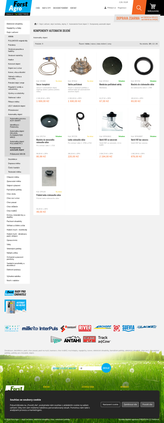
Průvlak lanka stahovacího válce (49, 187)
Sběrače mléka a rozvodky (14, 77)
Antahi (72, 339)
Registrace (122, 8)
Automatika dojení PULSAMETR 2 (17, 142)
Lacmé (147, 328)
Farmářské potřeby (14, 190)
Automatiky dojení (15, 114)
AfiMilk (10, 36)
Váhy (9, 244)
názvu (93, 44)
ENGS (104, 339)
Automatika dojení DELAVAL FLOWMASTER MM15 (17, 134)
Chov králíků (12, 211)
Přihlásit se (111, 8)
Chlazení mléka (13, 177)
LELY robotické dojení (16, 106)
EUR (126, 2)
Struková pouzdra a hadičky (16, 50)
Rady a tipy (46, 8)
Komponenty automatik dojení (17, 149)
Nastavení (110, 404)
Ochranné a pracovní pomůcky (15, 258)
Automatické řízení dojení (78, 24)
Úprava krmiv (12, 240)
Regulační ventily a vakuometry (15, 88)
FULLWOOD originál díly (17, 41)
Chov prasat (11, 202)
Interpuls (40, 328)
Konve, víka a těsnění (16, 72)
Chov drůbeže (12, 207)
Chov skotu (11, 194)
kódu (87, 44)
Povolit (147, 404)
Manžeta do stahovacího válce (144, 76)
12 (153, 44)
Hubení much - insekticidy (17, 230)
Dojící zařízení (12, 32)
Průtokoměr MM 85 (17, 154)
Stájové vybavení (13, 185)
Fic (117, 328)
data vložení (101, 44)
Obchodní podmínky (60, 8)
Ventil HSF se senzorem (112, 132)
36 (157, 44)
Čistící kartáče (14, 168)
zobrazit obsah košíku (153, 8)
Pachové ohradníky (14, 221)
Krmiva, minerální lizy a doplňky (16, 216)
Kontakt (73, 8)
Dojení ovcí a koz (15, 68)
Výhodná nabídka (13, 276)
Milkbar (89, 339)
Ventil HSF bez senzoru (144, 132)
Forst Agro (15, 419)
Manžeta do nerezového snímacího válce (49, 132)
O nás (38, 8)
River (85, 328)
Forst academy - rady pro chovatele (15, 293)
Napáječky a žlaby (14, 28)
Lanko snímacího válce (81, 132)
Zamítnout (130, 404)
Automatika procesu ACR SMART (18, 120)
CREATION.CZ (145, 419)
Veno (56, 339)
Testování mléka (14, 172)
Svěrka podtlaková (81, 76)
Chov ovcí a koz (13, 198)
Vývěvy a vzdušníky (16, 93)
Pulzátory (12, 45)
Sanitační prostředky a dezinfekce (15, 264)
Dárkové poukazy (14, 270)
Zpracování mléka (14, 181)
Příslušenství (13, 110)
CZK (121, 2)
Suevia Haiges (128, 328)
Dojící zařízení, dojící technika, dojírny (52, 24)
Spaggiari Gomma (68, 328)
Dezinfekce (12, 159)
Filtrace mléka (13, 102)
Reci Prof (12, 328)
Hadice (11, 60)
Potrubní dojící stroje (16, 83)
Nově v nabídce (13, 280)
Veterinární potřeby (14, 249)
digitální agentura (131, 419)
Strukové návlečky (15, 55)
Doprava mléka (14, 163)
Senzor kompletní (49, 76)
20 (150, 44)
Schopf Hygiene (102, 328)
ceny (109, 44)
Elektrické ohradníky (15, 24)
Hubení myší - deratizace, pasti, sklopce (17, 235)
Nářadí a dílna (12, 253)
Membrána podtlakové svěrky (112, 76)
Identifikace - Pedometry (15, 126)
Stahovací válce (14, 97)
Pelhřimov (155, 419)
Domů (35, 24)
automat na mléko (15, 306)
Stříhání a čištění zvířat (16, 225)
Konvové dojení (14, 64)
